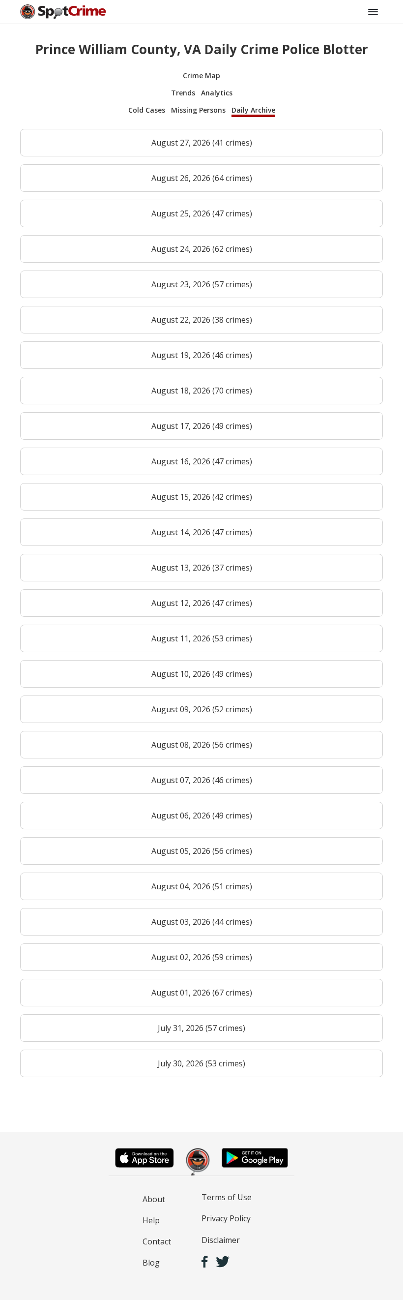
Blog (151, 1262)
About (154, 1199)
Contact (157, 1241)
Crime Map (201, 75)
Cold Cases (146, 110)
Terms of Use (227, 1197)
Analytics (216, 92)
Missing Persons (198, 110)
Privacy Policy (226, 1218)
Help (151, 1220)
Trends (183, 92)
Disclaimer (221, 1240)
